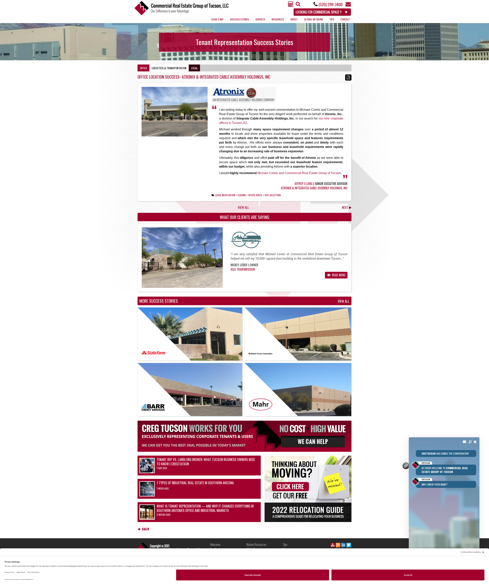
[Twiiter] (348, 545)
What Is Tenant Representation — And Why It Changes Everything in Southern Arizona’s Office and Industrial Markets (205, 508)
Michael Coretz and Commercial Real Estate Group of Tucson (299, 173)
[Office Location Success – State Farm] (190, 334)
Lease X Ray (217, 19)
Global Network (313, 19)
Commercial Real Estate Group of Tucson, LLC (181, 8)
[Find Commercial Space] (322, 11)
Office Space (255, 195)
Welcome (215, 544)
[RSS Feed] (338, 545)
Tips (331, 19)
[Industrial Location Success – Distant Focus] (298, 334)
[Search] (297, 5)
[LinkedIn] (343, 545)
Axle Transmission (243, 269)
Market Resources (256, 544)
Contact (345, 19)
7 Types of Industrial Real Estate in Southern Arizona (195, 482)
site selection (273, 195)
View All (243, 207)
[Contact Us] (348, 5)
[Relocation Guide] (308, 489)
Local (194, 68)
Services (260, 19)
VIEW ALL (344, 301)
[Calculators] (290, 5)
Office (143, 68)
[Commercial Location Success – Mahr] (298, 389)
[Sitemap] (332, 545)
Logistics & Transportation (169, 68)
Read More (338, 275)
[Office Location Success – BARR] (190, 389)
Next (345, 207)
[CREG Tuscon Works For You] (244, 436)
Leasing (241, 195)
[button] (444, 500)
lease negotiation (225, 195)
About (294, 19)
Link (169, 547)
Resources (278, 19)
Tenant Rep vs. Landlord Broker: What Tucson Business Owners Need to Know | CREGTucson (206, 461)
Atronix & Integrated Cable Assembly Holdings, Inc (314, 188)
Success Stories (239, 19)
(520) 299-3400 (330, 4)
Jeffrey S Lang (303, 183)
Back (145, 529)
